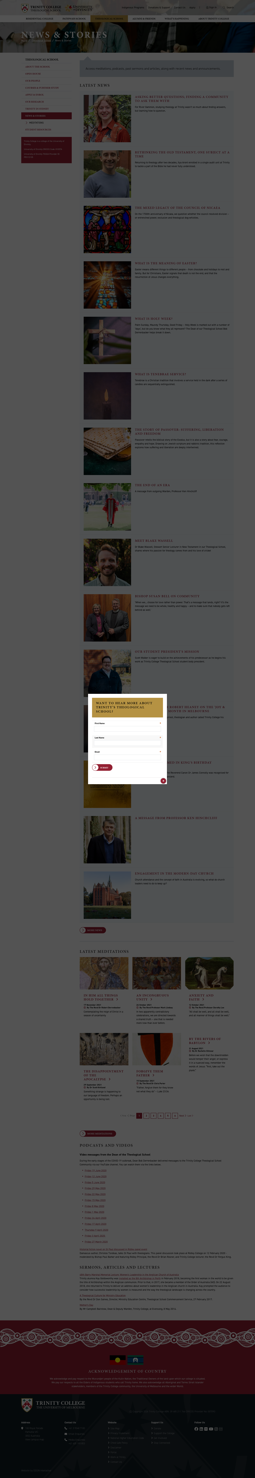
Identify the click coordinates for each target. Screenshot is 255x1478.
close (163, 781)
